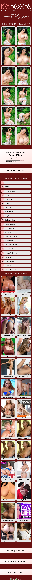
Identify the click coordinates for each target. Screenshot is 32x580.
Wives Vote (8, 438)
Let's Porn (24, 294)
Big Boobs (24, 500)
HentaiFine (8, 294)
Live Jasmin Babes (8, 397)
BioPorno (23, 417)
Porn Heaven (23, 356)
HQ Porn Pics (8, 315)
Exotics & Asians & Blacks (24, 335)
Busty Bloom (8, 356)
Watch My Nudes (8, 335)
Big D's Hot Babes (8, 500)
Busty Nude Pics (23, 315)
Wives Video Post (8, 459)
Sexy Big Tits (23, 397)
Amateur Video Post (23, 459)
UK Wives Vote (24, 541)
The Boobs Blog (23, 520)
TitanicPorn (8, 479)
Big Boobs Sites (23, 376)
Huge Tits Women (24, 479)
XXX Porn (8, 417)
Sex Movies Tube (8, 376)
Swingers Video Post (24, 438)
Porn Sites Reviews (8, 520)
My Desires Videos (8, 541)
